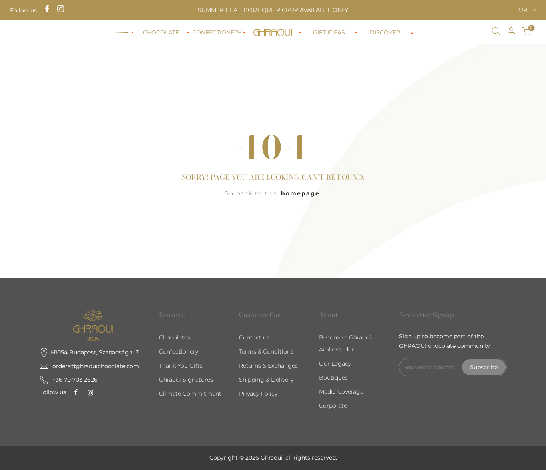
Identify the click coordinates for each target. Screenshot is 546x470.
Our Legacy (335, 363)
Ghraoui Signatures (186, 379)
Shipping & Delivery (266, 379)
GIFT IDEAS (329, 32)
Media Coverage (341, 391)
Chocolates (174, 337)
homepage (300, 193)
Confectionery (178, 351)
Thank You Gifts (181, 365)
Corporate (333, 405)
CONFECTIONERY (217, 32)
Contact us (254, 337)
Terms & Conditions (266, 351)
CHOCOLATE (161, 32)
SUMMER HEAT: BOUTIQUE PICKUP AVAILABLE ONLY (273, 10)
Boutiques (333, 377)
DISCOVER (385, 32)
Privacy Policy (258, 393)
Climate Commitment (190, 393)
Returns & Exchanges (268, 365)
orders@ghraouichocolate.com (95, 366)
